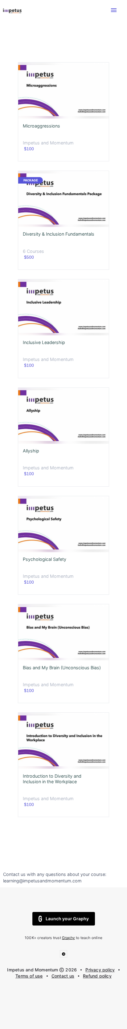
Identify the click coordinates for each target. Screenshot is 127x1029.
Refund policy (97, 975)
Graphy (68, 937)
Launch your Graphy (67, 918)
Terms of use (29, 975)
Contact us (62, 975)
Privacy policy (100, 969)
